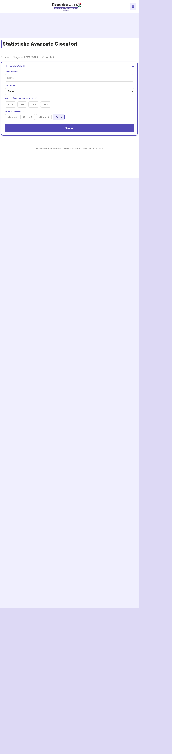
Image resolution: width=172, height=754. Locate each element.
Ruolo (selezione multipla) (21, 98)
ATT (45, 104)
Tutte (58, 117)
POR (10, 104)
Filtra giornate (14, 111)
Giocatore (11, 71)
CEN (33, 104)
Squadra (10, 85)
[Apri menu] (133, 6)
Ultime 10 (44, 117)
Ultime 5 (27, 117)
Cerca (69, 128)
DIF (22, 104)
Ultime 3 (12, 117)
